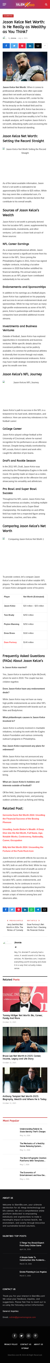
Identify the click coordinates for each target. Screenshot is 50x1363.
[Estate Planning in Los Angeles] (10, 1275)
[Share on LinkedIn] (30, 45)
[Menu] (4, 4)
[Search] (46, 4)
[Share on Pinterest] (22, 45)
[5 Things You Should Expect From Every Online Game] (10, 1246)
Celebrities (8, 16)
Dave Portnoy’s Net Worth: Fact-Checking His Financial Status (36, 927)
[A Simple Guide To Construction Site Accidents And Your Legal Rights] (10, 1261)
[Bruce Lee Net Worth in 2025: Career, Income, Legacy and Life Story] (25, 1039)
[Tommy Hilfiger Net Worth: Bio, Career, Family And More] (25, 999)
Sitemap (25, 1348)
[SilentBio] (25, 4)
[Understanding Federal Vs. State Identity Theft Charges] (10, 1132)
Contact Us (25, 1344)
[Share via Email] (38, 45)
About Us (38, 1344)
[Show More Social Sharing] (44, 45)
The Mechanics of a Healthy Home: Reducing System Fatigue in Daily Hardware (32, 1146)
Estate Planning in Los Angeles (33, 1272)
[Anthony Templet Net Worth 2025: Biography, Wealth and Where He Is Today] (25, 1080)
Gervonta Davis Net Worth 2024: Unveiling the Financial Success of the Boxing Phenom (24, 819)
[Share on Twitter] (14, 45)
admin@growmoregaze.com (22, 1317)
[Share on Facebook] (6, 45)
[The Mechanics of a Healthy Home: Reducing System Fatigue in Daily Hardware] (10, 1147)
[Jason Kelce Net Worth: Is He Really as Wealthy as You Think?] (25, 66)
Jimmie (13, 38)
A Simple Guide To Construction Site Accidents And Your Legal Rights (32, 1260)
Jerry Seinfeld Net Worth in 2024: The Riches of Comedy (14, 927)
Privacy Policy (11, 1344)
